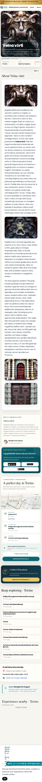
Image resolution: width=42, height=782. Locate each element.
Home (32, 7)
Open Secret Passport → (21, 579)
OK (5, 779)
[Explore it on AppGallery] (21, 469)
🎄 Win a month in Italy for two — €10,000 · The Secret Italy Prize (19, 2)
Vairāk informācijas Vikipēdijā (16, 678)
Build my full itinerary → (21, 559)
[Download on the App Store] (12, 464)
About (39, 7)
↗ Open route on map (21, 554)
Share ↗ (36, 71)
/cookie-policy (8, 774)
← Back (5, 37)
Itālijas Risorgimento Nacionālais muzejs (21, 527)
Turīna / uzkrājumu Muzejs (18, 538)
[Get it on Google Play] (30, 464)
